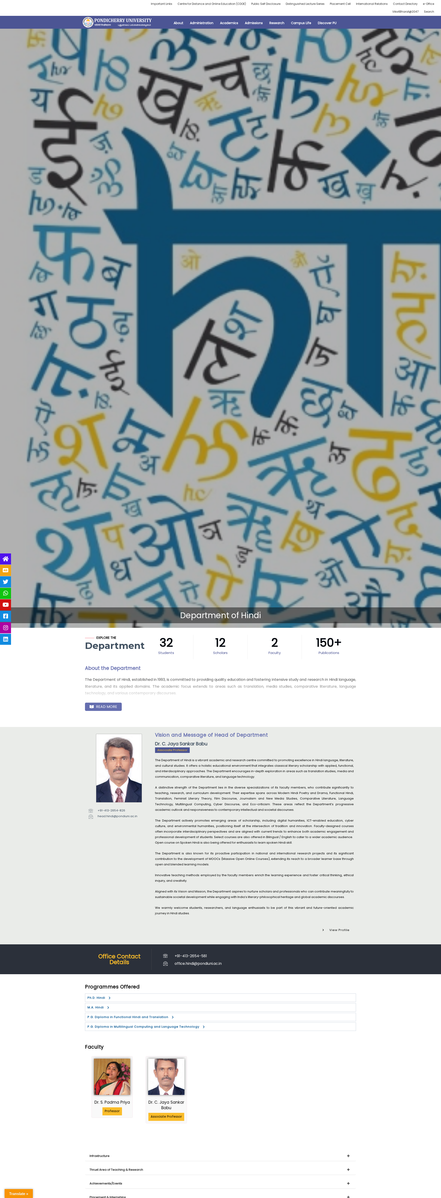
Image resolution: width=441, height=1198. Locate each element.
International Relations (372, 4)
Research (276, 23)
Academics (229, 23)
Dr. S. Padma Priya (112, 1102)
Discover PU (327, 23)
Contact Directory (405, 4)
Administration (201, 23)
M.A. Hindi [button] (96, 1007)
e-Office (428, 4)
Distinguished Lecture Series (305, 4)
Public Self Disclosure (265, 4)
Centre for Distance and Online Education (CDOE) (212, 4)
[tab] (220, 1156)
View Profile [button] (339, 930)
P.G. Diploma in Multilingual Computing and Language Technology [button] (143, 1026)
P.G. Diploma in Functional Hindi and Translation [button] (128, 1017)
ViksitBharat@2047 (405, 12)
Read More (106, 706)
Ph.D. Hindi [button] (96, 998)
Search (429, 12)
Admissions (254, 23)
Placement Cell (340, 4)
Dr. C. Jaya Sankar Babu (166, 1105)
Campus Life (301, 23)
